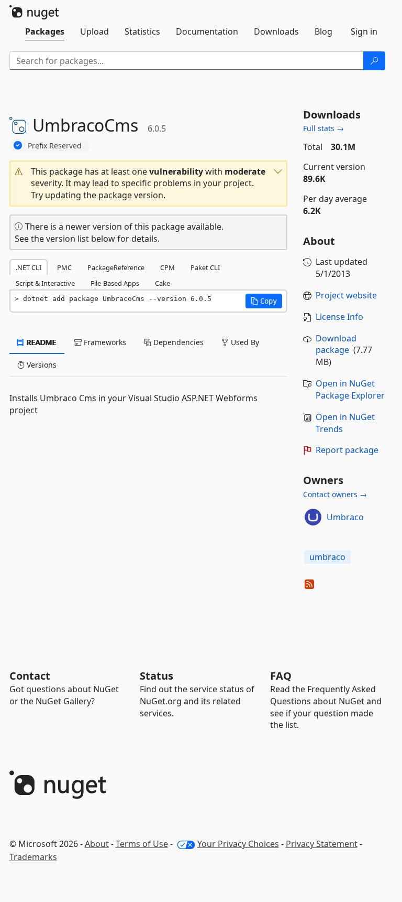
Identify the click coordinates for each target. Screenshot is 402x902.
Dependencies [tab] (177, 342)
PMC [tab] (64, 267)
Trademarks (33, 857)
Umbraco (345, 517)
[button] (148, 184)
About (97, 844)
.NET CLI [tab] (28, 267)
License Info (339, 317)
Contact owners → (335, 494)
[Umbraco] (313, 517)
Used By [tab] (244, 342)
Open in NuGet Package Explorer (350, 389)
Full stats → (323, 128)
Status (156, 676)
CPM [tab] (167, 267)
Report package (347, 450)
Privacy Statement (322, 844)
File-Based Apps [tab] (115, 283)
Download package (336, 344)
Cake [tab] (162, 283)
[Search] (374, 60)
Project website (346, 295)
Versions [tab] (41, 365)
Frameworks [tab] (104, 342)
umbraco (327, 557)
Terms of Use (142, 844)
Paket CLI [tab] (205, 267)
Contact (29, 676)
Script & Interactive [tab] (45, 283)
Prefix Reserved (55, 146)
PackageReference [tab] (115, 267)
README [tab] (41, 342)
